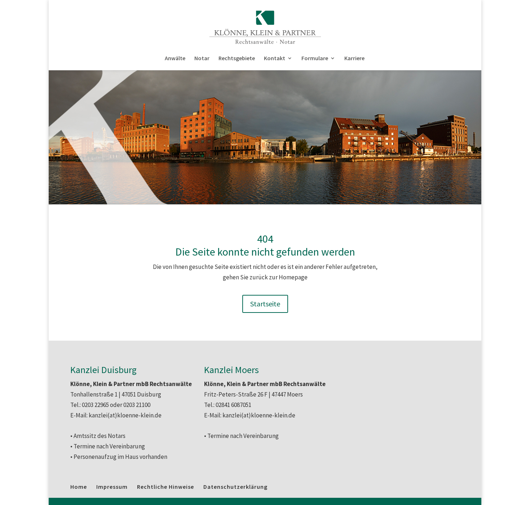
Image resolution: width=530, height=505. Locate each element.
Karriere (354, 59)
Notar (201, 59)
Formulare (314, 59)
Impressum (112, 486)
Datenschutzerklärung (235, 486)
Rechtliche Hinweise (165, 486)
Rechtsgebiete (236, 59)
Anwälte (175, 59)
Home (78, 486)
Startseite (265, 303)
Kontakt (274, 59)
